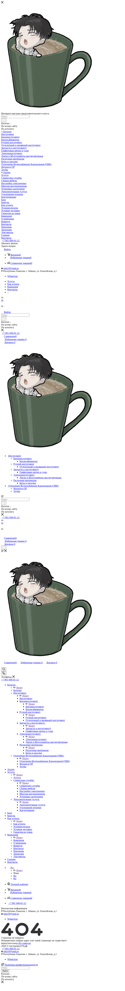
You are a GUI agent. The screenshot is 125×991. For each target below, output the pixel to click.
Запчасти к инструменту (38, 728)
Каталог (17, 690)
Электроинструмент (36, 739)
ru (2, 300)
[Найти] (3, 120)
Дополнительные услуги (32, 804)
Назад (19, 687)
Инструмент (26, 698)
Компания (18, 840)
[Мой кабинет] (2, 535)
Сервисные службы (30, 785)
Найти (5, 971)
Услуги (17, 777)
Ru (14, 876)
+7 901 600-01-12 (11, 240)
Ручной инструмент (36, 717)
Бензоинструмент (35, 706)
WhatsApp (12, 276)
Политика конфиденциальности (21, 964)
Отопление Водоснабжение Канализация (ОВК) (45, 761)
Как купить (19, 824)
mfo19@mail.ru (11, 268)
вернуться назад (9, 943)
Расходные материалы (37, 750)
